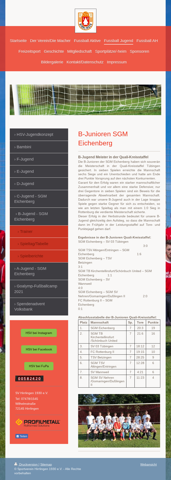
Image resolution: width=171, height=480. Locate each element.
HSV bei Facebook (39, 349)
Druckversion (28, 464)
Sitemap (46, 464)
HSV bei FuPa (39, 366)
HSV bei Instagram (39, 333)
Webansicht (148, 464)
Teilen (23, 436)
